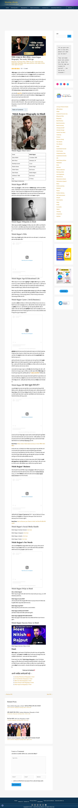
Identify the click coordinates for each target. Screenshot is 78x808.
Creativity (58, 134)
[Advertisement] (39, 18)
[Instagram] (35, 805)
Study (57, 204)
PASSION (58, 188)
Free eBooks (59, 141)
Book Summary (60, 125)
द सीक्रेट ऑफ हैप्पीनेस (35, 373)
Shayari (58, 197)
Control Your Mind (60, 132)
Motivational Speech (61, 181)
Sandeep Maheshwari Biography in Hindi (24, 676)
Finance (58, 137)
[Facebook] (32, 805)
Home (7, 7)
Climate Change (60, 130)
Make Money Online (61, 160)
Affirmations (59, 109)
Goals (57, 146)
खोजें (57, 33)
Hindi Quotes (14, 7)
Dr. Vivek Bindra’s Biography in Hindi (23, 678)
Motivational (59, 176)
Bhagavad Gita (60, 116)
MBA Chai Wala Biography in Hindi (23, 680)
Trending (58, 211)
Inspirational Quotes (61, 155)
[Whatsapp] (45, 805)
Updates (58, 216)
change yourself (60, 127)
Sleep (57, 202)
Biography (14, 61)
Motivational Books (61, 179)
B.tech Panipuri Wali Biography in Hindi (24, 682)
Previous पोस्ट (8, 694)
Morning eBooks (11, 2)
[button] (18, 7)
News (57, 183)
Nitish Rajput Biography (17, 63)
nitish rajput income (40, 63)
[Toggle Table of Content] (25, 110)
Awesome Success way (61, 113)
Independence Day (60, 153)
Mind (57, 165)
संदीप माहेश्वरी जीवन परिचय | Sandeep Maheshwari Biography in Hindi (23, 712)
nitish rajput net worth (17, 64)
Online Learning (60, 186)
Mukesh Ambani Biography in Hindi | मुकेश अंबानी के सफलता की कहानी (23, 738)
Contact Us (45, 7)
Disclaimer (40, 801)
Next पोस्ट (50, 694)
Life (57, 158)
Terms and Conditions (49, 800)
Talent (57, 209)
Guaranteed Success (61, 148)
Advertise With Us (56, 7)
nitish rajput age (39, 61)
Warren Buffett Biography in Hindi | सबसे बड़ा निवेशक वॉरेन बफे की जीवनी (24, 706)
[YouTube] (37, 805)
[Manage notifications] (2, 805)
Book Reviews (59, 120)
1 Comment (9, 720)
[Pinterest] (40, 805)
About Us (20, 801)
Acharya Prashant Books (62, 106)
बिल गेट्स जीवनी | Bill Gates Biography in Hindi (18, 719)
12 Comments (10, 713)
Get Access (63, 291)
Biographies (24, 7)
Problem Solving (60, 193)
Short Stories (59, 200)
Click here (29, 530)
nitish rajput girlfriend (29, 63)
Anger (57, 111)
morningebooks (60, 174)
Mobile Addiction (60, 169)
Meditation (59, 162)
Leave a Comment (10, 707)
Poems (58, 190)
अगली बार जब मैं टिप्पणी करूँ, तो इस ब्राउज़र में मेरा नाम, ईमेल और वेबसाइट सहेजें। (28, 781)
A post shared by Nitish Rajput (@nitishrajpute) (27, 275)
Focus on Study (60, 139)
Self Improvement (60, 195)
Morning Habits (60, 172)
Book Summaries (34, 7)
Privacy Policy (33, 800)
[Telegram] (43, 805)
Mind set (58, 167)
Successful (58, 207)
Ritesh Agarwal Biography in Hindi (23, 684)
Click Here (26, 533)
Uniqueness (59, 214)
